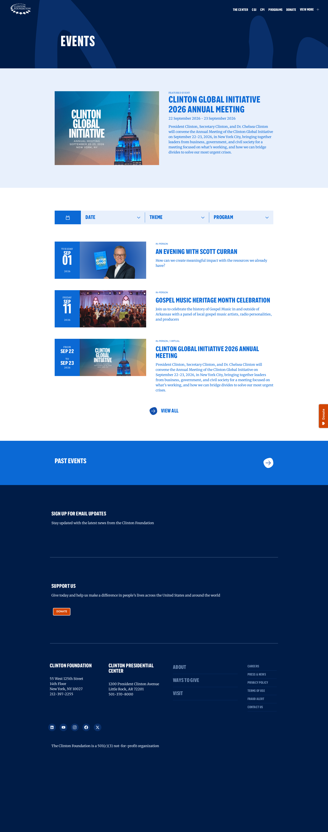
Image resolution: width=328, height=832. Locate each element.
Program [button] (223, 217)
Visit (178, 693)
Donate (291, 10)
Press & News (257, 674)
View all (169, 411)
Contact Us (255, 707)
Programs (275, 10)
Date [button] (90, 217)
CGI (254, 10)
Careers (253, 666)
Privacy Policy (258, 682)
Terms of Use (256, 691)
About (179, 667)
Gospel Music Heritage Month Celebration (213, 300)
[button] (307, 9)
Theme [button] (156, 217)
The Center (240, 10)
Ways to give (186, 680)
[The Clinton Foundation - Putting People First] (20, 8)
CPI (262, 10)
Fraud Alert (256, 699)
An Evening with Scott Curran (196, 252)
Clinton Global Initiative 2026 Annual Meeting (214, 104)
